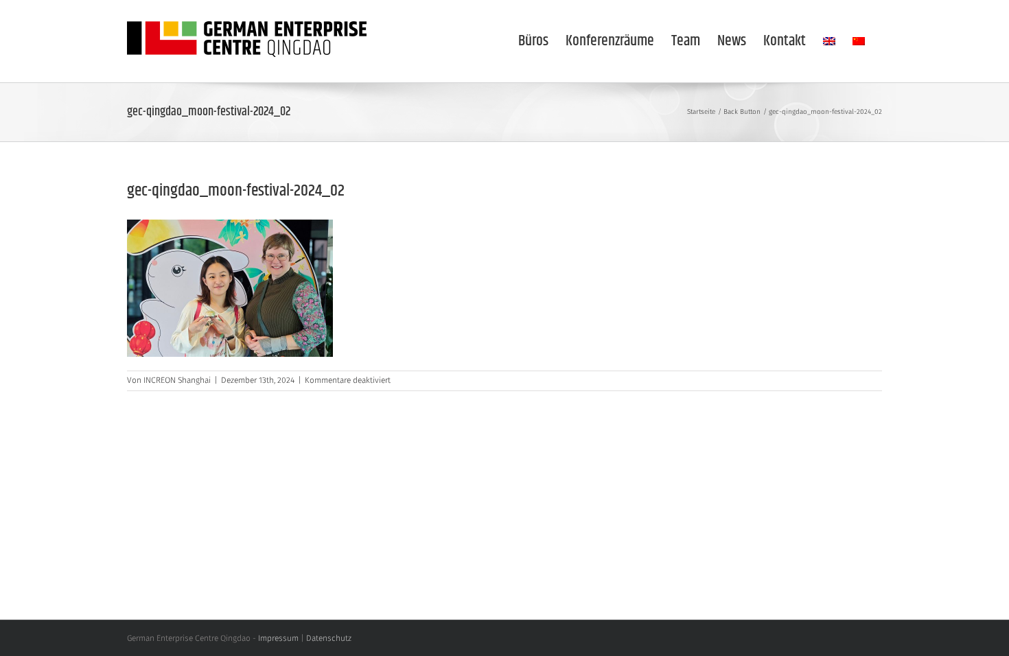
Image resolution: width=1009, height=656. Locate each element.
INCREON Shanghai (177, 381)
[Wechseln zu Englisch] (829, 41)
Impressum (278, 639)
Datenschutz (328, 639)
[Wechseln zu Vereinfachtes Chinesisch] (859, 41)
